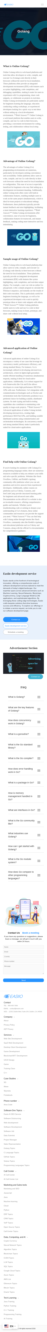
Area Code (8, 1105)
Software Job (9, 1131)
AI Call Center (9, 1175)
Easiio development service (16, 626)
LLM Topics (8, 1262)
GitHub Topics (9, 1157)
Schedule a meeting (16, 632)
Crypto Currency (10, 1241)
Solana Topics (9, 1161)
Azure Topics (9, 1275)
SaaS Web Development (13, 1043)
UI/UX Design (9, 1060)
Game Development (12, 1051)
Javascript (8, 1193)
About (6, 1021)
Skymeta (7, 1091)
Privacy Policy (9, 1025)
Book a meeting (30, 933)
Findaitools (8, 1095)
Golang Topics (9, 1148)
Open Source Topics (12, 1227)
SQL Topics (8, 1266)
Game (6, 1064)
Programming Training (12, 1314)
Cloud (6, 1206)
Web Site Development (13, 1039)
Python (6, 1210)
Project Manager (10, 1140)
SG (5, 1082)
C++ (5, 1073)
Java (6, 1197)
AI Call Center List (11, 1179)
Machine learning (10, 1201)
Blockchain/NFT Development (15, 1056)
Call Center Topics (11, 1231)
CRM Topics (8, 1218)
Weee (6, 1087)
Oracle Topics (9, 1292)
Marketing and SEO (11, 1189)
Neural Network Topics (13, 1245)
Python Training (10, 1306)
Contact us (15, 620)
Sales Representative (12, 1144)
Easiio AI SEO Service (12, 1114)
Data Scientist (9, 1135)
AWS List (7, 1279)
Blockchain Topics (11, 1254)
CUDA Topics (9, 1258)
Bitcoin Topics (9, 1288)
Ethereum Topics (10, 1283)
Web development (11, 1123)
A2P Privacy (8, 1029)
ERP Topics (8, 1214)
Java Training (9, 1302)
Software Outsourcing (12, 1118)
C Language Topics (11, 1152)
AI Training (8, 1319)
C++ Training (9, 1310)
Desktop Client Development (15, 1047)
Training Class (9, 1068)
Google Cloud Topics (12, 1271)
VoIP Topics (8, 1223)
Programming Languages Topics (16, 1165)
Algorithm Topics (10, 1249)
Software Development (13, 1127)
